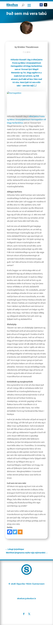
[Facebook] (9, 532)
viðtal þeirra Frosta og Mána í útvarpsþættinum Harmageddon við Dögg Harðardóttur (26, 119)
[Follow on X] (45, 4)
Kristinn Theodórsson (28, 47)
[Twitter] (15, 532)
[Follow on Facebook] (41, 4)
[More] (20, 532)
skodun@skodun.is (26, 598)
